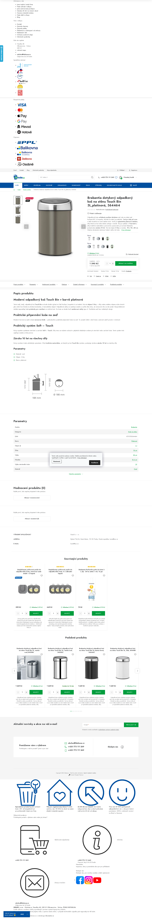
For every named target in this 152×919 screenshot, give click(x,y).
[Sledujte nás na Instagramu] (89, 880)
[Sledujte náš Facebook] (80, 880)
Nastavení (56, 461)
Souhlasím (94, 463)
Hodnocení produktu (48, 284)
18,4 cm (134, 460)
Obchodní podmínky (23, 37)
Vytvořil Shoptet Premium (77, 775)
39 (136, 464)
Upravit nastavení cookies (90, 773)
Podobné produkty (116, 284)
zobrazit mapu (21, 50)
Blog (18, 17)
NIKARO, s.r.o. (18, 907)
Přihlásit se (131, 725)
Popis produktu (18, 284)
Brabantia (128, 271)
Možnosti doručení (133, 254)
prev (14, 671)
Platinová (134, 441)
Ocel (135, 469)
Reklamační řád (22, 33)
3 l (136, 446)
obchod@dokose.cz (76, 743)
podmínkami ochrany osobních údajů (109, 730)
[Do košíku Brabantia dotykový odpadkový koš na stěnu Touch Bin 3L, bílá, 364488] (129, 692)
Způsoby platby (22, 28)
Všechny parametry (75, 474)
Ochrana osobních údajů (25, 35)
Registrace (134, 170)
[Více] (133, 185)
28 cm (135, 455)
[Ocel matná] (98, 238)
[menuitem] (18, 185)
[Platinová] (107, 238)
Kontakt (19, 24)
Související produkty (97, 284)
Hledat (92, 177)
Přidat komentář (32, 519)
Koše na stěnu (132, 432)
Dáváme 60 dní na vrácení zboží (27, 11)
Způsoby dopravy (22, 26)
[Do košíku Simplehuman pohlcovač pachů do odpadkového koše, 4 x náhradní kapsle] (67, 613)
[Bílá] (89, 238)
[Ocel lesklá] (94, 238)
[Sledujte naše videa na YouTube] (97, 880)
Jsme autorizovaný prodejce (26, 9)
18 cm (135, 450)
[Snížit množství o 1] (107, 263)
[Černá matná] (103, 238)
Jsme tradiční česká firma (25, 5)
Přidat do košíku (126, 263)
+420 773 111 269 (107, 177)
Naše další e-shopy (23, 15)
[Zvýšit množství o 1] (112, 263)
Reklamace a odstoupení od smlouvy (28, 31)
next (137, 671)
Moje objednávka (51, 170)
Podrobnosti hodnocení (111, 209)
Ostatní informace (79, 284)
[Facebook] (122, 747)
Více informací (82, 458)
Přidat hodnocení (32, 498)
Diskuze (64, 284)
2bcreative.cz (49, 916)
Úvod (15, 170)
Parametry (33, 284)
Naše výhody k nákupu (24, 7)
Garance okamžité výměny (25, 13)
